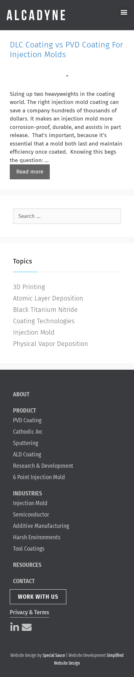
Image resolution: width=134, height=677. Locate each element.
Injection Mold (34, 332)
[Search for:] (67, 216)
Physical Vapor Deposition (50, 344)
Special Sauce (54, 655)
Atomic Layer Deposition (48, 298)
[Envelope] (27, 627)
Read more (29, 171)
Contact (24, 581)
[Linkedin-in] (15, 627)
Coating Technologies (43, 321)
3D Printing (29, 287)
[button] (123, 11)
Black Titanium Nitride (45, 309)
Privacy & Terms (29, 612)
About (21, 394)
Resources (27, 564)
